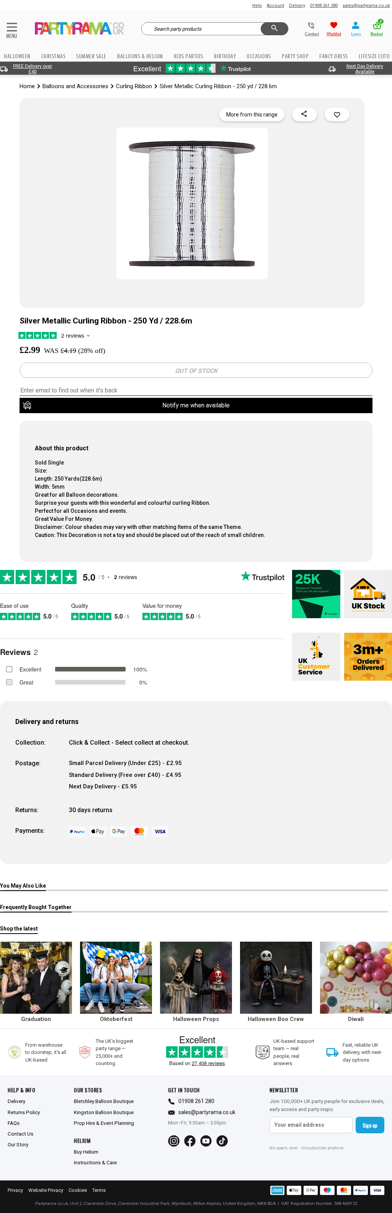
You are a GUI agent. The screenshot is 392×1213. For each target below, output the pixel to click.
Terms (99, 1190)
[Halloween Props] (196, 978)
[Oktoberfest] (116, 978)
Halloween (17, 56)
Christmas (53, 56)
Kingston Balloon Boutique (104, 1112)
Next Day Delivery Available (364, 69)
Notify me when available (196, 405)
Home (27, 86)
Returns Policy (24, 1112)
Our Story (18, 1144)
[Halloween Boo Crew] (276, 978)
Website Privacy (45, 1190)
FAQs (14, 1123)
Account (275, 5)
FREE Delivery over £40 (32, 69)
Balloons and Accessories (75, 86)
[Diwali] (356, 978)
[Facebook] (190, 1141)
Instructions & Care (95, 1162)
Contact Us (20, 1134)
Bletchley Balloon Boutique (104, 1101)
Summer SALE (91, 56)
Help (257, 5)
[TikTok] (222, 1141)
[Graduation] (36, 978)
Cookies (78, 1190)
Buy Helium (86, 1152)
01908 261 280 (324, 5)
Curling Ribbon (134, 86)
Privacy (15, 1190)
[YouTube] (206, 1141)
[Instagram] (174, 1141)
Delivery (297, 5)
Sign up (370, 1125)
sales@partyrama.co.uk (366, 5)
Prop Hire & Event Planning (104, 1123)
